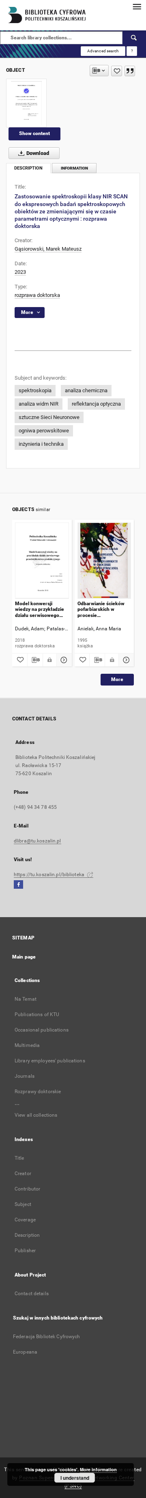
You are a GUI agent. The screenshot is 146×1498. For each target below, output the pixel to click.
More (117, 679)
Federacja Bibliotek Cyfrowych (46, 1336)
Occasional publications (42, 1030)
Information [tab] (74, 168)
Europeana (25, 1352)
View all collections (36, 1115)
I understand (74, 1477)
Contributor (27, 1189)
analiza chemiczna (86, 390)
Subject (23, 1204)
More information (98, 1469)
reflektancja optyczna (96, 404)
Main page (24, 957)
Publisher (25, 1250)
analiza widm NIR (38, 404)
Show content (34, 133)
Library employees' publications (50, 1061)
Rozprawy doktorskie (38, 1091)
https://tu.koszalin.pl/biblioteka (50, 874)
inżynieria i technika (41, 444)
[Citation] (130, 71)
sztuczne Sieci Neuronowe (49, 417)
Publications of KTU (37, 1014)
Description (27, 1235)
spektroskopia (35, 390)
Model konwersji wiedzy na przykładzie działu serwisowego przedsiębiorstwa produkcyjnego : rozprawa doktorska (39, 609)
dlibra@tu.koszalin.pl (37, 841)
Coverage (25, 1220)
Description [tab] (28, 168)
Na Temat (25, 999)
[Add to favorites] (116, 71)
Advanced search (103, 51)
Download (37, 153)
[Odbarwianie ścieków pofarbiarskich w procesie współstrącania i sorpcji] (104, 560)
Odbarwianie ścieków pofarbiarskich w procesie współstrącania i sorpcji (103, 609)
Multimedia (27, 1045)
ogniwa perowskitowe (44, 431)
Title (19, 1158)
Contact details (32, 1293)
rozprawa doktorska (37, 295)
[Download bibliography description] (35, 660)
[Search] (134, 37)
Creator (23, 1173)
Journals (24, 1076)
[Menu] (136, 6)
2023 (20, 272)
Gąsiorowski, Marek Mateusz (48, 249)
